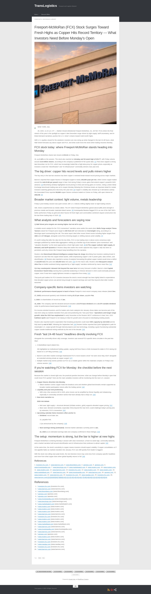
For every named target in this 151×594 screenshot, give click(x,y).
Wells (40, 557)
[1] (95, 162)
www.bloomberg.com (73, 465)
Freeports (38, 19)
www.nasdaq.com (88, 475)
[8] (85, 245)
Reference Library (49, 19)
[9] (45, 259)
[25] (107, 443)
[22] (64, 410)
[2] (42, 185)
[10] (74, 262)
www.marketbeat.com (41, 472)
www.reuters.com (94, 467)
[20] (94, 395)
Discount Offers (45, 14)
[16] (60, 352)
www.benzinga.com (60, 467)
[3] (74, 190)
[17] (71, 358)
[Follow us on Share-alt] (115, 589)
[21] (111, 405)
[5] (73, 210)
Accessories (58, 571)
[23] (65, 424)
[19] (83, 387)
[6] (60, 215)
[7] (102, 236)
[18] (50, 363)
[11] (110, 264)
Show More (75, 574)
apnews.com (87, 465)
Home (36, 14)
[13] (69, 306)
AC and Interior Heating (44, 571)
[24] (98, 432)
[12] (89, 273)
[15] (83, 329)
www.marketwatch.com (77, 467)
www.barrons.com (57, 465)
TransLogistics (45, 6)
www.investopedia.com (42, 467)
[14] (75, 324)
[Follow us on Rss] (108, 589)
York (43, 557)
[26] (83, 456)
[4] (42, 195)
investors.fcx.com (42, 465)
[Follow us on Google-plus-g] (112, 589)
